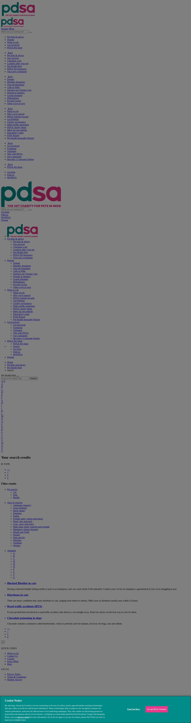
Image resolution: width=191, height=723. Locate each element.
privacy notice (23, 717)
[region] (95, 709)
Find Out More (133, 709)
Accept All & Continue (156, 709)
